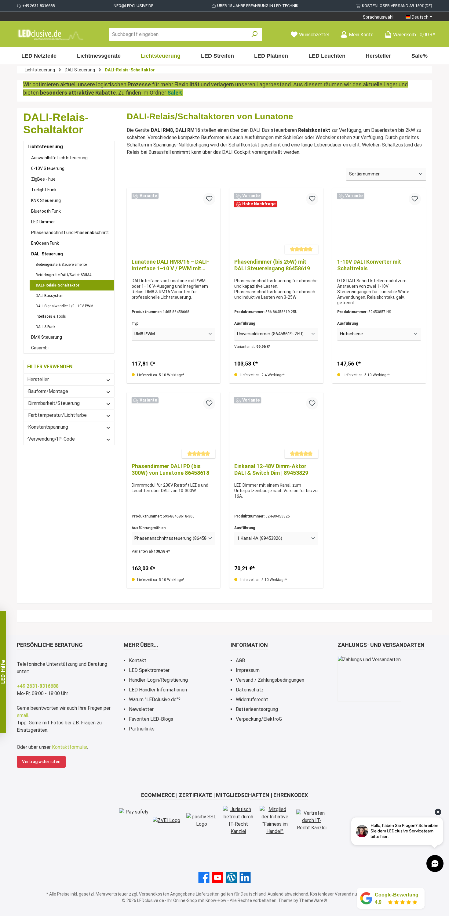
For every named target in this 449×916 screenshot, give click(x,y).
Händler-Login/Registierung (158, 680)
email (22, 715)
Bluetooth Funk (46, 211)
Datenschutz (250, 690)
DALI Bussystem (50, 296)
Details (379, 409)
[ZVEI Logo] (166, 820)
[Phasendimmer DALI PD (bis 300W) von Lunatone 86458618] (173, 427)
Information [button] (249, 645)
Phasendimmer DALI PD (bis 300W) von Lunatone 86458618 (170, 469)
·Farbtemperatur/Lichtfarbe (57, 415)
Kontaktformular (69, 747)
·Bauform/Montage (47, 391)
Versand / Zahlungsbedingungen (270, 680)
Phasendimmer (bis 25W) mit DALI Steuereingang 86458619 (272, 265)
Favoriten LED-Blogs (151, 719)
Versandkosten (154, 894)
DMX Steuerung (46, 337)
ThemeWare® (313, 900)
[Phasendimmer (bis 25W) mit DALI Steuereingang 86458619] (276, 223)
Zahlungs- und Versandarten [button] (381, 645)
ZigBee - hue (43, 179)
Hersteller (38, 379)
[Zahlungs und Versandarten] (369, 678)
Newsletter (141, 709)
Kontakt (137, 660)
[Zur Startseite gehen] (50, 34)
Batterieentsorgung (257, 709)
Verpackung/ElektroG (259, 719)
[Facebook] (204, 877)
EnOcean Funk (45, 243)
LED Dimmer (43, 221)
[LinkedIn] (245, 877)
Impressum (248, 670)
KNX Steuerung (46, 200)
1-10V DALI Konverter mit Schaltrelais (369, 265)
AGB (240, 660)
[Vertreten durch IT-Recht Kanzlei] (311, 820)
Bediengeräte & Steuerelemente (61, 264)
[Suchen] (254, 34)
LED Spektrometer (149, 670)
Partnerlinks (142, 729)
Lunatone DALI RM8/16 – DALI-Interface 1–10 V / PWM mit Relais (170, 265)
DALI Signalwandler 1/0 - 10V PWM (64, 306)
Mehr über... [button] (141, 645)
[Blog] (231, 877)
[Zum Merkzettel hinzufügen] (209, 199)
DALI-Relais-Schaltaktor (57, 285)
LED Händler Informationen (158, 690)
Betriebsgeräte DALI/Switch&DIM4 (63, 275)
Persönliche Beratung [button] (50, 645)
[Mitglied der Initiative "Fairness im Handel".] (275, 820)
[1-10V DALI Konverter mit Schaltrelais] (379, 223)
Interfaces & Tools (51, 316)
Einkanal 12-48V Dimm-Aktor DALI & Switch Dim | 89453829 (271, 469)
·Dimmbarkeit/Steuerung (53, 403)
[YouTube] (217, 877)
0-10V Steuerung (47, 168)
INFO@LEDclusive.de (133, 5)
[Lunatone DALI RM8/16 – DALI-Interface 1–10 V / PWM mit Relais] (173, 223)
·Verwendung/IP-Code (51, 439)
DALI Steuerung (47, 253)
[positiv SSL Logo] (201, 820)
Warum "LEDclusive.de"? (155, 699)
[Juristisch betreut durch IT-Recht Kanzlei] (238, 820)
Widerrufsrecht (252, 699)
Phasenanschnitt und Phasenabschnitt (70, 232)
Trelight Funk (44, 189)
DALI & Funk (45, 327)
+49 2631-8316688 (38, 5)
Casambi (40, 347)
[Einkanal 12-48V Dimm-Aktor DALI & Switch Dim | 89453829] (276, 427)
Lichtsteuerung (45, 147)
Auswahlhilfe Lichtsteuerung (59, 157)
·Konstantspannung (47, 427)
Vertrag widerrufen (41, 761)
